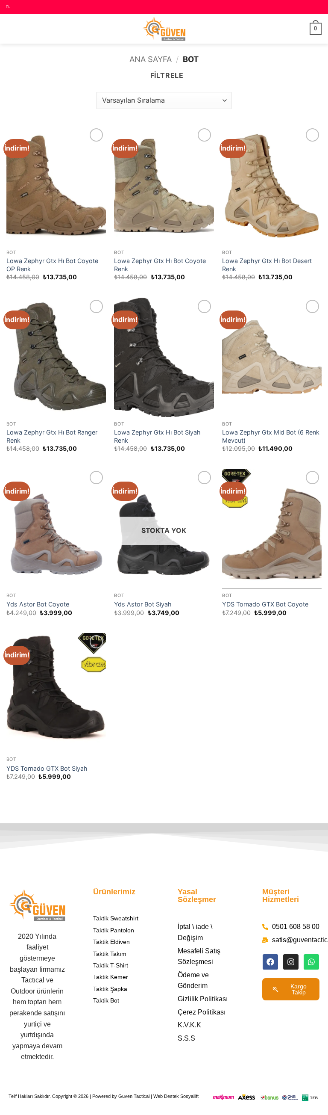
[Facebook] (270, 962)
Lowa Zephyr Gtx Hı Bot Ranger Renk (51, 436)
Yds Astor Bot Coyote (37, 604)
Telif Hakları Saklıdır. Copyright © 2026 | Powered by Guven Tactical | (81, 1096)
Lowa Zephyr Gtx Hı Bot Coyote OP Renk (52, 264)
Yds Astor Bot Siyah (143, 604)
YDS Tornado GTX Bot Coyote (265, 604)
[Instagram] (291, 962)
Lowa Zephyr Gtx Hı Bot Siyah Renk (157, 436)
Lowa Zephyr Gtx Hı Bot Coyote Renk (160, 264)
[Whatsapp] (311, 962)
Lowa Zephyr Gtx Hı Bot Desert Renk (267, 264)
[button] (11, 28)
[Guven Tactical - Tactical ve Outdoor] (164, 29)
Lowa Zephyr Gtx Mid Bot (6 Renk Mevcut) (270, 436)
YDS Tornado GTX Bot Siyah (47, 768)
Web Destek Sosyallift (176, 1096)
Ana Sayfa (150, 59)
